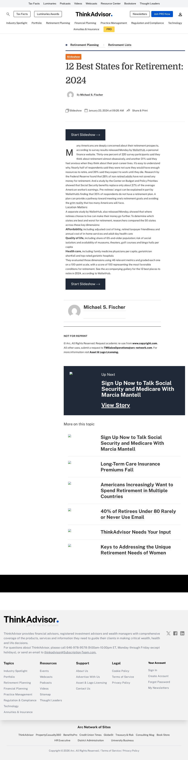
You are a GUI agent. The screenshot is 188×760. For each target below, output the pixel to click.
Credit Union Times (90, 734)
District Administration (91, 740)
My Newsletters (158, 687)
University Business (122, 740)
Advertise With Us (88, 676)
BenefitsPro (70, 734)
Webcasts (91, 3)
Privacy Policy (121, 682)
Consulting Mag (145, 734)
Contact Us (83, 688)
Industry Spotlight (15, 670)
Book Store (163, 734)
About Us (82, 670)
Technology (11, 706)
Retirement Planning (85, 45)
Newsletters (140, 13)
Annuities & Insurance (18, 712)
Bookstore (130, 3)
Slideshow (73, 56)
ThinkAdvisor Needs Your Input (136, 532)
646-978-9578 (76, 647)
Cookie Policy (120, 670)
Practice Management (18, 694)
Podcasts (65, 3)
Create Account (158, 676)
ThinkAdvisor (26, 734)
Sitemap (45, 694)
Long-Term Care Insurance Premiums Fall (130, 467)
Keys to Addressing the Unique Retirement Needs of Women (136, 549)
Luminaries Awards (48, 13)
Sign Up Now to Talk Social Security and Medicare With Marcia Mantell (132, 443)
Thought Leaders (150, 3)
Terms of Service (123, 676)
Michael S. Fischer (91, 94)
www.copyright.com (144, 343)
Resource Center (111, 3)
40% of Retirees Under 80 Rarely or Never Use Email (138, 514)
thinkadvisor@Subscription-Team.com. (70, 652)
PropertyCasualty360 (48, 734)
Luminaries (49, 3)
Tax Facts (34, 3)
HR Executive (62, 740)
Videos (78, 3)
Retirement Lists (119, 45)
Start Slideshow (83, 135)
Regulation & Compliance (20, 700)
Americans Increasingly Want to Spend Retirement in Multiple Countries (137, 490)
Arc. (72, 750)
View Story (115, 405)
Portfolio (9, 676)
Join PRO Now (162, 13)
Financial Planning (16, 688)
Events (44, 670)
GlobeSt (108, 734)
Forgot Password (159, 681)
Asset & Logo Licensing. (104, 352)
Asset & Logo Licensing (91, 682)
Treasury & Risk (124, 734)
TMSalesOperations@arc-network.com (128, 347)
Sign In (152, 670)
